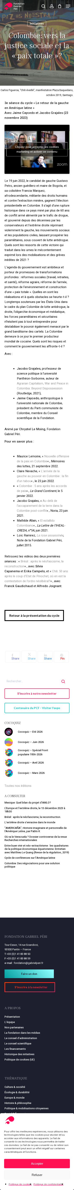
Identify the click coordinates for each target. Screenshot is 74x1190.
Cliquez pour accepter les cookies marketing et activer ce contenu (37, 149)
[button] (68, 6)
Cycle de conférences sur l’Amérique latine (30, 858)
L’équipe (10, 1022)
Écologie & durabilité (17, 1092)
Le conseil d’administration (21, 1038)
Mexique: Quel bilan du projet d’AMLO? (28, 803)
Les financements (15, 1049)
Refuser (37, 1175)
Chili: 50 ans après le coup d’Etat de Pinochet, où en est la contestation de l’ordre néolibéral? (36, 576)
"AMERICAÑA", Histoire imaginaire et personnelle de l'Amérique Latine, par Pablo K (36, 829)
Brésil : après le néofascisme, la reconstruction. (33, 817)
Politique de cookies (20, 1184)
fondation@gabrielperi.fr (28, 963)
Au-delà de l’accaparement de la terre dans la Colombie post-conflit (39, 506)
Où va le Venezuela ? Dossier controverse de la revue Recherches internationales (36, 838)
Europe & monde (14, 1098)
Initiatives (37, 23)
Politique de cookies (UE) (20, 1060)
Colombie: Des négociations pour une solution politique (32, 865)
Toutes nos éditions (18, 786)
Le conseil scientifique (18, 1043)
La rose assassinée (50, 535)
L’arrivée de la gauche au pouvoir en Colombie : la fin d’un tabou (42, 476)
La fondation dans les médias (22, 1033)
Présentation (12, 1017)
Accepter (37, 1163)
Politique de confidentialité (48, 1184)
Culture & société (15, 1087)
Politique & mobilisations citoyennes (27, 1108)
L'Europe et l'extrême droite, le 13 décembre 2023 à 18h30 (35, 810)
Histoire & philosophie (18, 1103)
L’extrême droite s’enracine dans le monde (30, 822)
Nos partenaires (14, 1027)
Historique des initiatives (19, 1054)
